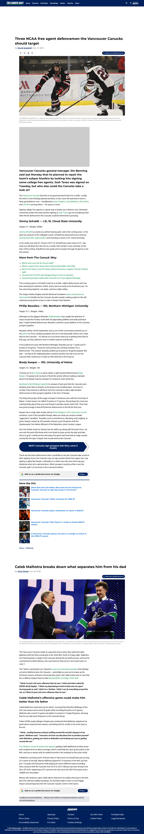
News (28, 3)
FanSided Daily (117, 814)
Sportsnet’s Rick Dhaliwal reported (33, 384)
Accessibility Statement (29, 822)
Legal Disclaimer (118, 818)
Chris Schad (23, 571)
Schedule (44, 3)
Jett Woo (26, 204)
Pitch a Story (24, 818)
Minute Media (16, 828)
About (21, 814)
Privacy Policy (53, 818)
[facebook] (130, 3)
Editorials (29, 548)
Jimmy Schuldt (25, 232)
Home (21, 548)
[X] (126, 3)
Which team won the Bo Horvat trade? (38, 263)
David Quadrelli (25, 48)
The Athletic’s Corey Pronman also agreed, (37, 746)
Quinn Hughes (59, 201)
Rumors (35, 3)
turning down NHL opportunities (32, 238)
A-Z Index (51, 822)
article (24, 334)
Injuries (70, 3)
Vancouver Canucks (31, 195)
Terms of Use (73, 818)
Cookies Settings (74, 822)
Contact (70, 814)
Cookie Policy (96, 818)
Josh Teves (63, 213)
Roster (62, 3)
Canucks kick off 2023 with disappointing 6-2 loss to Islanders (47, 275)
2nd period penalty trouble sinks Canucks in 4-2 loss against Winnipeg (51, 278)
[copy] (32, 53)
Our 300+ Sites (96, 814)
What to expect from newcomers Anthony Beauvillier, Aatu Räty (48, 266)
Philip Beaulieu (55, 316)
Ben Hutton (36, 373)
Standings (54, 3)
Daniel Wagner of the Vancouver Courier (70, 412)
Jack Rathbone (72, 201)
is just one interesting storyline (64, 669)
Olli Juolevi (83, 201)
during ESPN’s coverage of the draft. (63, 678)
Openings (51, 814)
